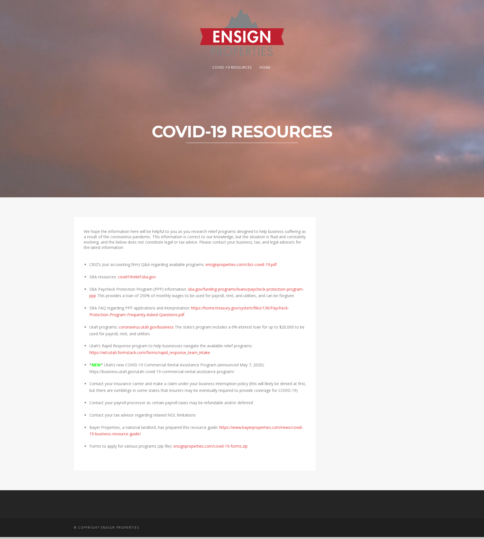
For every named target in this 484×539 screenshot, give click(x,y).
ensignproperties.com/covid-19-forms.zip (210, 446)
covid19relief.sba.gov (137, 276)
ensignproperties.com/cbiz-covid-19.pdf (241, 264)
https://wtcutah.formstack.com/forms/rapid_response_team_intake (149, 352)
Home (265, 67)
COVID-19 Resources (232, 67)
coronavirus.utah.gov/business (146, 327)
